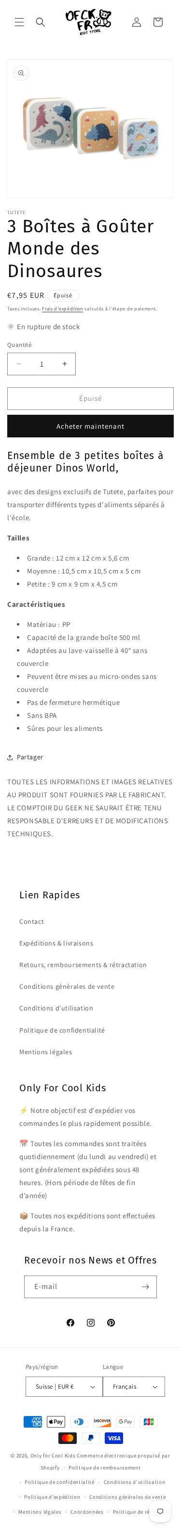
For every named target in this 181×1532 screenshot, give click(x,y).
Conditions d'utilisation (56, 1008)
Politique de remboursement (104, 1467)
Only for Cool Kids (53, 1455)
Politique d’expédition (52, 1497)
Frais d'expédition (62, 309)
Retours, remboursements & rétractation (83, 964)
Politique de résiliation (142, 1511)
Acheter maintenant (90, 426)
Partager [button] (30, 757)
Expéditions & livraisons (56, 943)
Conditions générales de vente (66, 986)
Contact (31, 921)
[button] (19, 22)
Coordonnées (87, 1511)
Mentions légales (45, 1051)
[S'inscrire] (145, 1287)
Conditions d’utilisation (135, 1482)
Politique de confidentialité (62, 1030)
